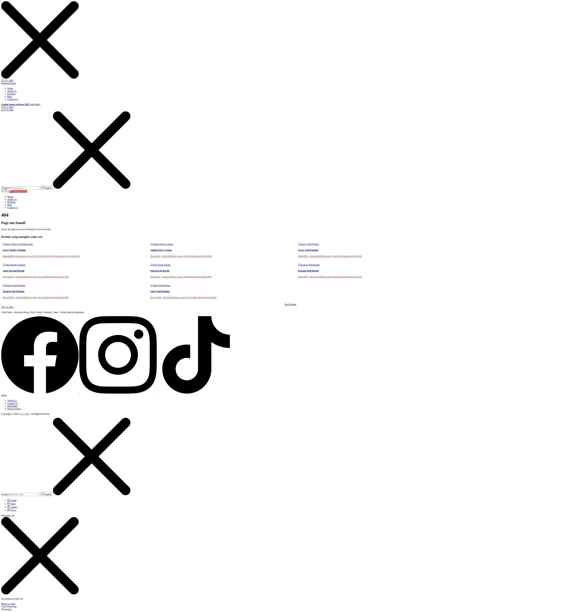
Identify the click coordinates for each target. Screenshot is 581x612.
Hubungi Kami (8, 83)
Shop (13, 503)
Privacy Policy (14, 408)
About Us (12, 91)
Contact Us (12, 99)
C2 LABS (24, 414)
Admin (13, 507)
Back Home (290, 304)
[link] (40, 392)
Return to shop (8, 604)
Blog (9, 96)
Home (10, 88)
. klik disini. (21, 104)
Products (11, 94)
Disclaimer (12, 406)
